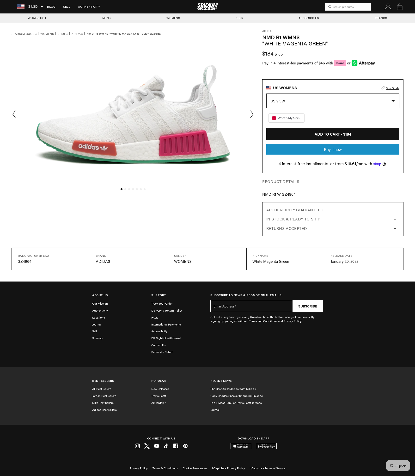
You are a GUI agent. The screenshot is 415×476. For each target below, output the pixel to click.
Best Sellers (103, 381)
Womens (47, 34)
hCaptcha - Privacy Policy (228, 468)
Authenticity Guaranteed (295, 210)
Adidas (77, 34)
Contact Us (158, 345)
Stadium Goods (24, 34)
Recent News (221, 381)
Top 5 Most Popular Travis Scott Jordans (236, 403)
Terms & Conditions (165, 468)
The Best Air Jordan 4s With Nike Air (233, 389)
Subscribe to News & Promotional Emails (245, 295)
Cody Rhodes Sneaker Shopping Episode (236, 396)
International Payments (166, 324)
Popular (158, 381)
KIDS (239, 18)
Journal (96, 324)
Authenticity (89, 6)
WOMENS (173, 18)
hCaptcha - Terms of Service (267, 468)
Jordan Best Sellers (104, 396)
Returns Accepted (286, 228)
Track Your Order (161, 303)
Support (158, 295)
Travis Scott (158, 396)
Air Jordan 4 (158, 403)
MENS (106, 18)
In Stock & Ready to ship (293, 219)
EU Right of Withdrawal (166, 338)
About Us (100, 295)
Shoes (62, 34)
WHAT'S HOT (37, 18)
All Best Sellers (101, 389)
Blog (51, 6)
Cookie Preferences (195, 468)
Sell (66, 6)
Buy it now (333, 150)
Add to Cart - (333, 134)
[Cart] (399, 7)
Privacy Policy (139, 468)
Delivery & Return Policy (167, 310)
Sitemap (97, 338)
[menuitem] (51, 6)
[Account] (388, 7)
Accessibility (159, 331)
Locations (98, 317)
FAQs (154, 317)
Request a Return (162, 352)
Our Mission (100, 303)
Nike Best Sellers (103, 403)
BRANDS (381, 18)
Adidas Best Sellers (104, 409)
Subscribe (307, 306)
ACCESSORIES (309, 18)
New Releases (160, 389)
